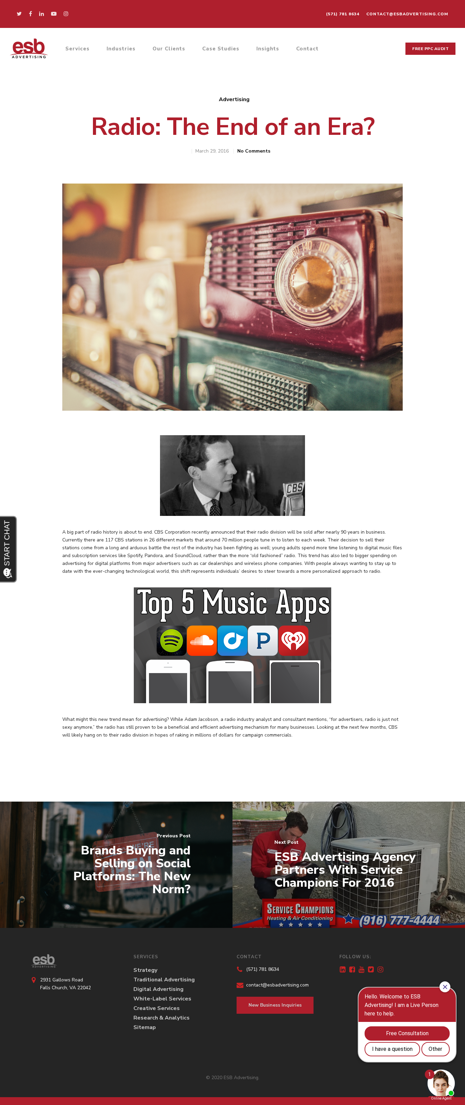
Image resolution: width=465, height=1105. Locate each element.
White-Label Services (162, 998)
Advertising (234, 99)
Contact (307, 48)
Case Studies (220, 48)
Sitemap (144, 1027)
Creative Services (156, 1008)
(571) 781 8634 (342, 14)
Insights (267, 48)
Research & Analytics (161, 1017)
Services (77, 48)
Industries (121, 48)
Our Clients (169, 48)
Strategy (145, 970)
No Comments (253, 151)
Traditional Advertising (164, 979)
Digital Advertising (158, 989)
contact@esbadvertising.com (407, 14)
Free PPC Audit (430, 48)
